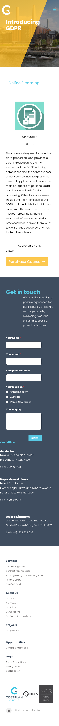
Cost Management (15, 566)
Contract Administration (18, 570)
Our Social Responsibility (18, 616)
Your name (13, 338)
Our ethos (11, 607)
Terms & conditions (16, 662)
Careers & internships (17, 647)
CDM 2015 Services (15, 584)
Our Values (11, 603)
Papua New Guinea (20, 402)
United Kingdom (19, 391)
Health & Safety (13, 579)
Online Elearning (24, 82)
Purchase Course (24, 261)
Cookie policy (13, 670)
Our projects (12, 630)
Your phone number (18, 370)
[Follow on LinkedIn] (9, 710)
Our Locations (13, 611)
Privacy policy (13, 666)
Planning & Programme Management (25, 575)
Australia (15, 397)
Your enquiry (14, 409)
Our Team (11, 598)
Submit (35, 438)
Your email (13, 354)
